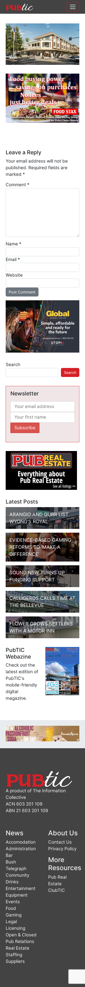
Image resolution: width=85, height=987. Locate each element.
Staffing (14, 954)
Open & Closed (21, 935)
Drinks (12, 882)
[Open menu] (72, 7)
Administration (21, 848)
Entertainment (20, 888)
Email (13, 259)
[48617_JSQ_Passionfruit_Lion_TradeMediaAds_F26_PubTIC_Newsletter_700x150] (42, 733)
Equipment (17, 895)
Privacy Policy (62, 848)
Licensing (15, 928)
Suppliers (15, 961)
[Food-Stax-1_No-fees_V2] (42, 98)
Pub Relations (20, 941)
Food (11, 908)
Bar (9, 855)
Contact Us (60, 842)
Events (13, 901)
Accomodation (21, 842)
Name (13, 244)
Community (17, 875)
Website (14, 275)
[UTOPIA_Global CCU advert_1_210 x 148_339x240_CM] (42, 326)
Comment (17, 184)
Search (13, 364)
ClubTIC (56, 890)
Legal (11, 921)
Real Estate (17, 948)
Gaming (13, 915)
